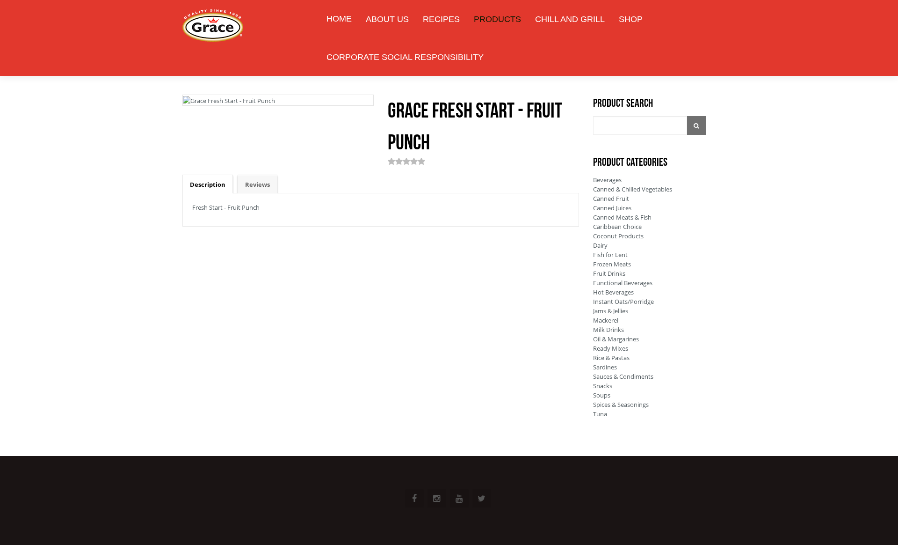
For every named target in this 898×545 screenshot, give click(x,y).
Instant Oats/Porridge (623, 301)
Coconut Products (618, 236)
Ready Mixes (610, 348)
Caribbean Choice (617, 226)
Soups (601, 395)
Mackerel (605, 320)
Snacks (602, 386)
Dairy (600, 245)
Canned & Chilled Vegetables (632, 189)
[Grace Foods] (212, 27)
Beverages (607, 180)
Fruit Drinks (609, 273)
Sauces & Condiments (623, 376)
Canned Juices (612, 208)
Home (339, 18)
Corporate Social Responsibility (405, 57)
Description (207, 184)
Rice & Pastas (611, 358)
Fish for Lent (610, 254)
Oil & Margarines (616, 339)
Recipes (441, 19)
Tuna (600, 414)
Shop (631, 19)
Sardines (605, 367)
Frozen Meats (612, 264)
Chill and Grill (570, 19)
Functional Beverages (622, 283)
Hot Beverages (613, 292)
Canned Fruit (611, 198)
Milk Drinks (608, 329)
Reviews (257, 184)
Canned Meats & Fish (622, 217)
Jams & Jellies (610, 311)
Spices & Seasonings (621, 404)
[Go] (696, 125)
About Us (387, 19)
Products (497, 19)
